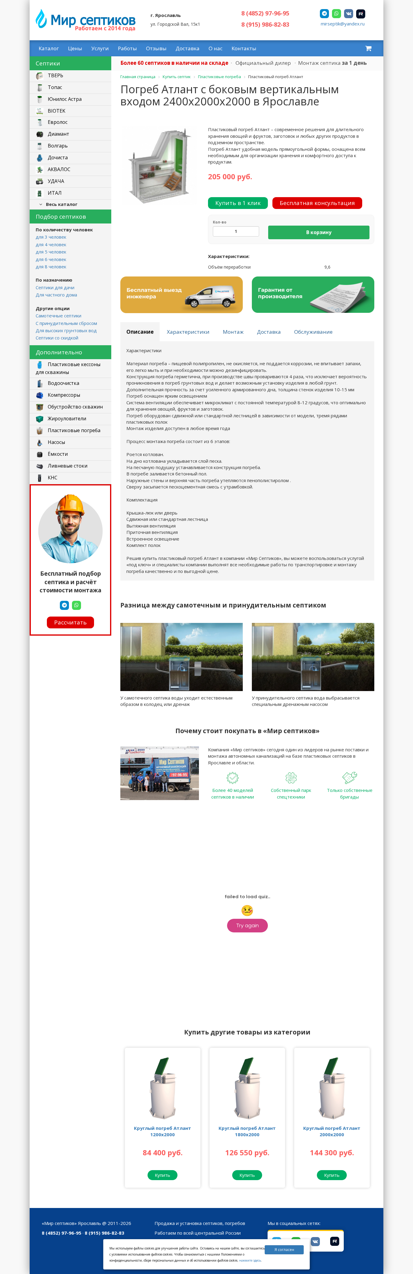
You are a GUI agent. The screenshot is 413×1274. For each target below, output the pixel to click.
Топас (54, 87)
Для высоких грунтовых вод (66, 330)
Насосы (56, 442)
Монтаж (233, 331)
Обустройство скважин (75, 406)
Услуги (100, 48)
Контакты (244, 48)
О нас (216, 48)
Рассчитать (70, 622)
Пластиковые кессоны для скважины (68, 368)
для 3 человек (51, 237)
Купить (162, 1175)
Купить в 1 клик (238, 203)
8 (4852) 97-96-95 (265, 13)
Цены (75, 48)
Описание (140, 331)
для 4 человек (51, 244)
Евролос (57, 122)
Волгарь (57, 146)
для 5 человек (51, 252)
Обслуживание (313, 331)
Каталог (49, 48)
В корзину (318, 232)
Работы (127, 48)
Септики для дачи (55, 287)
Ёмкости (57, 454)
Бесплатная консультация (317, 203)
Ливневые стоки (67, 465)
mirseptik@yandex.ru (343, 24)
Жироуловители (66, 418)
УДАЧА (55, 181)
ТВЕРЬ (55, 75)
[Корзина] (368, 48)
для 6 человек (51, 259)
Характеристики (188, 331)
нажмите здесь (250, 1260)
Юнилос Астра (64, 99)
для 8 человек (51, 266)
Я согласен (284, 1249)
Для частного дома (56, 295)
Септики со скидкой (57, 338)
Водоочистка (63, 383)
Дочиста (57, 157)
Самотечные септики (58, 316)
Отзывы (156, 48)
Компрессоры (63, 395)
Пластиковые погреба (73, 430)
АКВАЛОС (58, 169)
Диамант (58, 134)
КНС (52, 477)
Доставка (188, 48)
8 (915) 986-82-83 (265, 24)
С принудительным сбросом (66, 323)
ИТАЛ (54, 193)
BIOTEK (56, 111)
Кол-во (219, 222)
